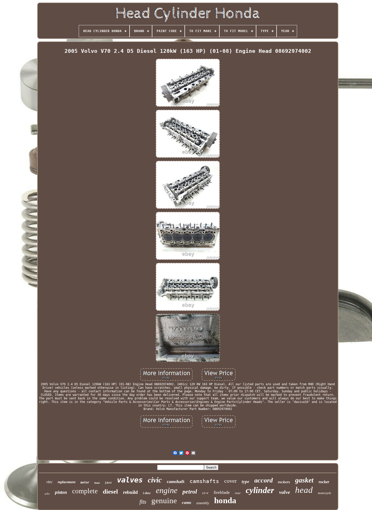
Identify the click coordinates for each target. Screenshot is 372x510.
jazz (108, 482)
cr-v (205, 493)
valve (284, 492)
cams (186, 502)
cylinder (260, 490)
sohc (47, 493)
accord (263, 480)
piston (61, 492)
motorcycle (324, 493)
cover (230, 481)
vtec (49, 482)
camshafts (204, 481)
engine (166, 490)
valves (130, 480)
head (304, 490)
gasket (304, 480)
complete (85, 491)
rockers (284, 482)
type (245, 481)
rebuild (130, 492)
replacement (66, 482)
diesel (110, 491)
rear (238, 493)
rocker (324, 482)
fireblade (222, 492)
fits (142, 502)
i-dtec (147, 493)
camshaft (175, 481)
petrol (189, 491)
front (97, 482)
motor (84, 482)
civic (155, 480)
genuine (164, 500)
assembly (202, 503)
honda (225, 500)
